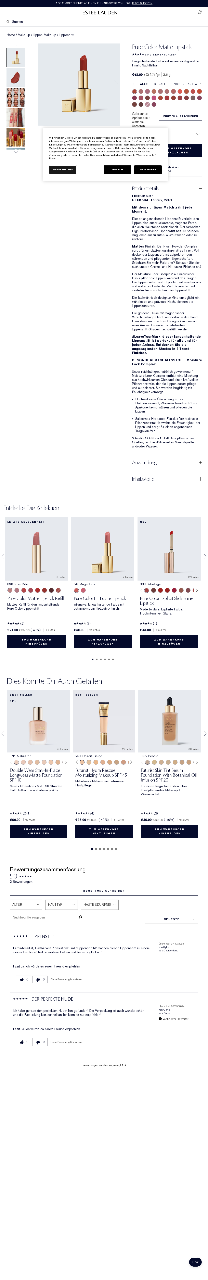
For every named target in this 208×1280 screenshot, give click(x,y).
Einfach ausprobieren (180, 116)
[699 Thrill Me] (37, 590)
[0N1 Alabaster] (16, 762)
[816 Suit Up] (17, 590)
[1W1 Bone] (58, 762)
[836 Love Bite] (10, 590)
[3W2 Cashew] (116, 762)
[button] (195, 1262)
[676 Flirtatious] (154, 91)
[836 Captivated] (186, 91)
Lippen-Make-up (44, 35)
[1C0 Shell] (23, 762)
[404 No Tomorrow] (153, 590)
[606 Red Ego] (167, 98)
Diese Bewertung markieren (66, 979)
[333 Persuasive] (134, 91)
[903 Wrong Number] (181, 590)
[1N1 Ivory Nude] (51, 762)
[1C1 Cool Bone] (44, 762)
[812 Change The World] (141, 104)
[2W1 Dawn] (96, 762)
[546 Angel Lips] (76, 590)
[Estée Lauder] (100, 12)
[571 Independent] (160, 98)
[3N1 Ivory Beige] (102, 762)
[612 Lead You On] (180, 98)
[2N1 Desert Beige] (82, 762)
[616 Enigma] (154, 98)
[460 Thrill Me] (199, 91)
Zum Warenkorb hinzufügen (177, 150)
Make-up (24, 35)
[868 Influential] (141, 91)
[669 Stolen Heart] (173, 91)
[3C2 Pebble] (147, 762)
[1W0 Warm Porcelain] (37, 762)
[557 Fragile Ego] (58, 590)
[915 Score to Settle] (174, 590)
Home (10, 35)
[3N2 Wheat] (123, 762)
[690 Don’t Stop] (186, 98)
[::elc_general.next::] (196, 590)
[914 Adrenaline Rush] (160, 590)
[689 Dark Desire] (199, 98)
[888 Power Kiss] (134, 98)
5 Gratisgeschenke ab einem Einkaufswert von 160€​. (104, 3)
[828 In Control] (160, 91)
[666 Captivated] (23, 590)
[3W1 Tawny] (109, 762)
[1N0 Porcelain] (30, 762)
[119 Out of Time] (188, 590)
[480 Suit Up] (147, 104)
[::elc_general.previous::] (142, 590)
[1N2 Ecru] (189, 762)
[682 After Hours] (154, 104)
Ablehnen (118, 169)
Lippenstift (67, 35)
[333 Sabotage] (146, 590)
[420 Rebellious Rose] (167, 91)
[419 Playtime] (167, 590)
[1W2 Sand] (89, 762)
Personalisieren (62, 169)
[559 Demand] (193, 91)
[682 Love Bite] (147, 91)
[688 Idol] (141, 98)
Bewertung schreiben (104, 890)
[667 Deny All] (180, 91)
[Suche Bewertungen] (80, 917)
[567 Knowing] (193, 98)
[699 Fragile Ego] (147, 98)
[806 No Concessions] (134, 104)
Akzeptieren (148, 169)
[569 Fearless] (173, 98)
